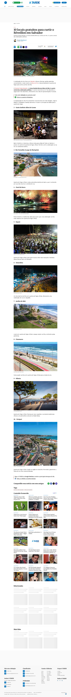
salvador (42, 681)
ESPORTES (33, 6)
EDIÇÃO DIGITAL (64, 6)
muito (48, 676)
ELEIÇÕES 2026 (20, 6)
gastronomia (49, 675)
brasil (42, 673)
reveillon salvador (28, 489)
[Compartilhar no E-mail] (26, 47)
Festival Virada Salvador (21, 88)
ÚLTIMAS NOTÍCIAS (11, 6)
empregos (48, 673)
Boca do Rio (35, 83)
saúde (42, 675)
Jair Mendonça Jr (23, 40)
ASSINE (64, 2)
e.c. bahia (49, 671)
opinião (48, 679)
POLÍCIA (50, 6)
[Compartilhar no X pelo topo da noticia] (24, 47)
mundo (48, 677)
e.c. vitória (49, 672)
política (48, 680)
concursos (43, 677)
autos (42, 671)
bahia (42, 672)
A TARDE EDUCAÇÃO (61, 675)
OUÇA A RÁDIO (17, 2)
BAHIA (45, 6)
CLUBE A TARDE (57, 2)
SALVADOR (40, 6)
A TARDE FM (59, 672)
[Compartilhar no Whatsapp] (18, 47)
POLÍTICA (27, 6)
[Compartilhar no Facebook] (21, 47)
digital (42, 680)
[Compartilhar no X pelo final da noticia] (54, 484)
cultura (42, 679)
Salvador (32, 81)
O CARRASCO (57, 6)
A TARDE (58, 671)
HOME (15, 23)
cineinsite (43, 676)
